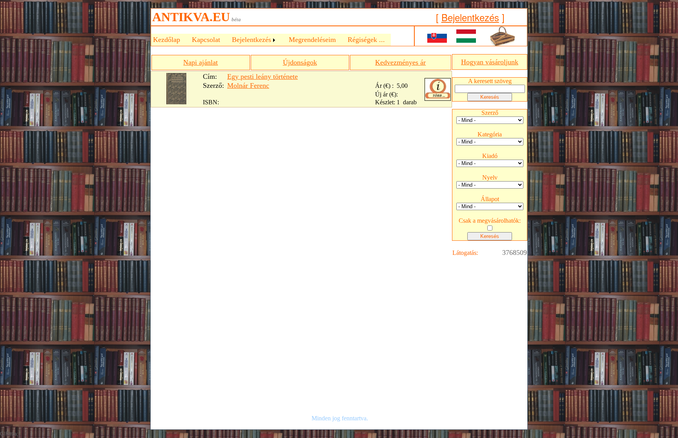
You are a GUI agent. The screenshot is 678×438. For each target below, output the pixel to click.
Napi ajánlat (200, 62)
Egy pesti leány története (262, 76)
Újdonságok (300, 62)
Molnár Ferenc (248, 85)
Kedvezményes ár (400, 62)
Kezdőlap (166, 40)
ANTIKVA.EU (191, 17)
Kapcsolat (206, 40)
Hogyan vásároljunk (489, 62)
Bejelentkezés (470, 17)
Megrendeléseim (312, 40)
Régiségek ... (366, 40)
